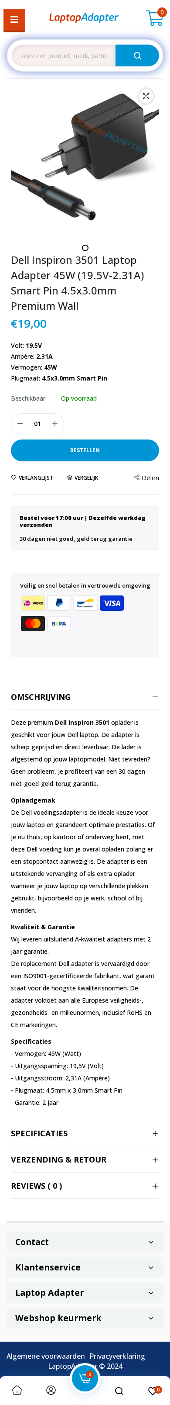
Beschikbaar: (29, 398)
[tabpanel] (85, 157)
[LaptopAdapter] (84, 19)
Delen (150, 477)
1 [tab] (85, 248)
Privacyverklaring (117, 1356)
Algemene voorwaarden (46, 1356)
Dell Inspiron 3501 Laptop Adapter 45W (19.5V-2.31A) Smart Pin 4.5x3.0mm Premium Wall (77, 283)
